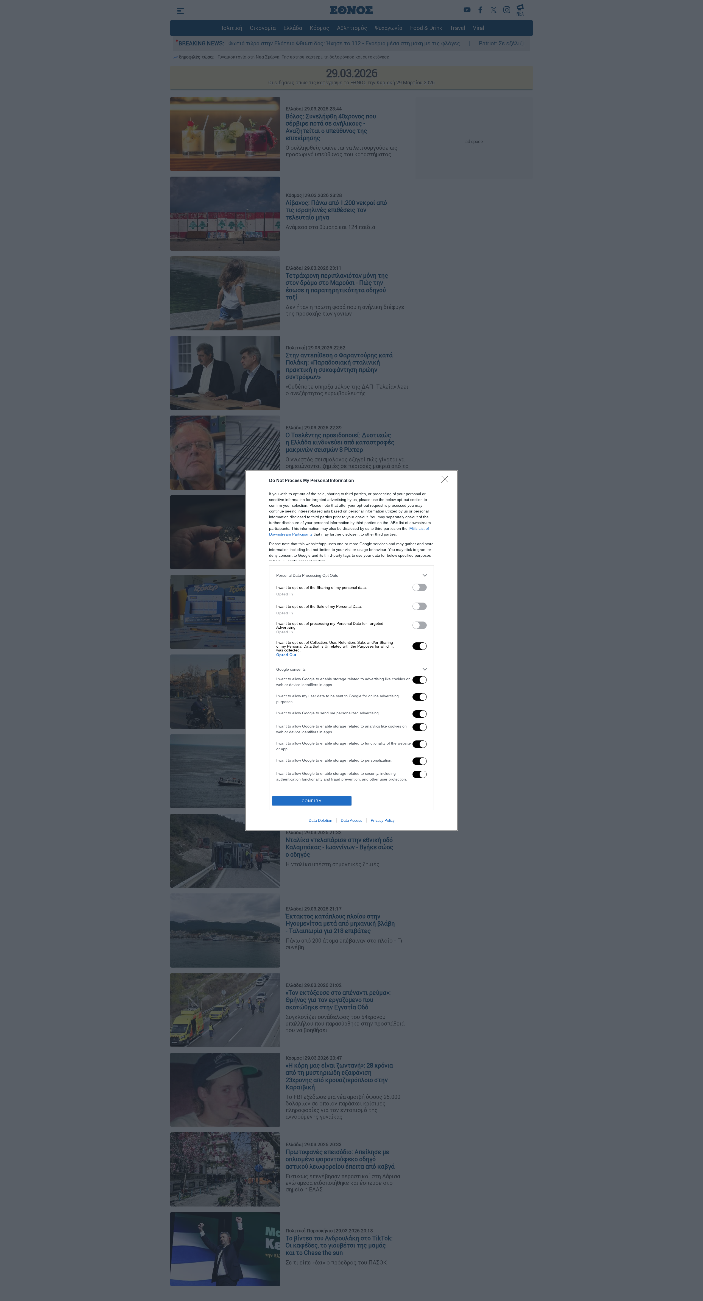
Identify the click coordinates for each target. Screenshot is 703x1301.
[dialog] (351, 650)
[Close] (446, 481)
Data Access (351, 820)
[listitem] (351, 575)
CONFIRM (312, 801)
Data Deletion (320, 820)
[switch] (419, 587)
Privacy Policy (383, 820)
